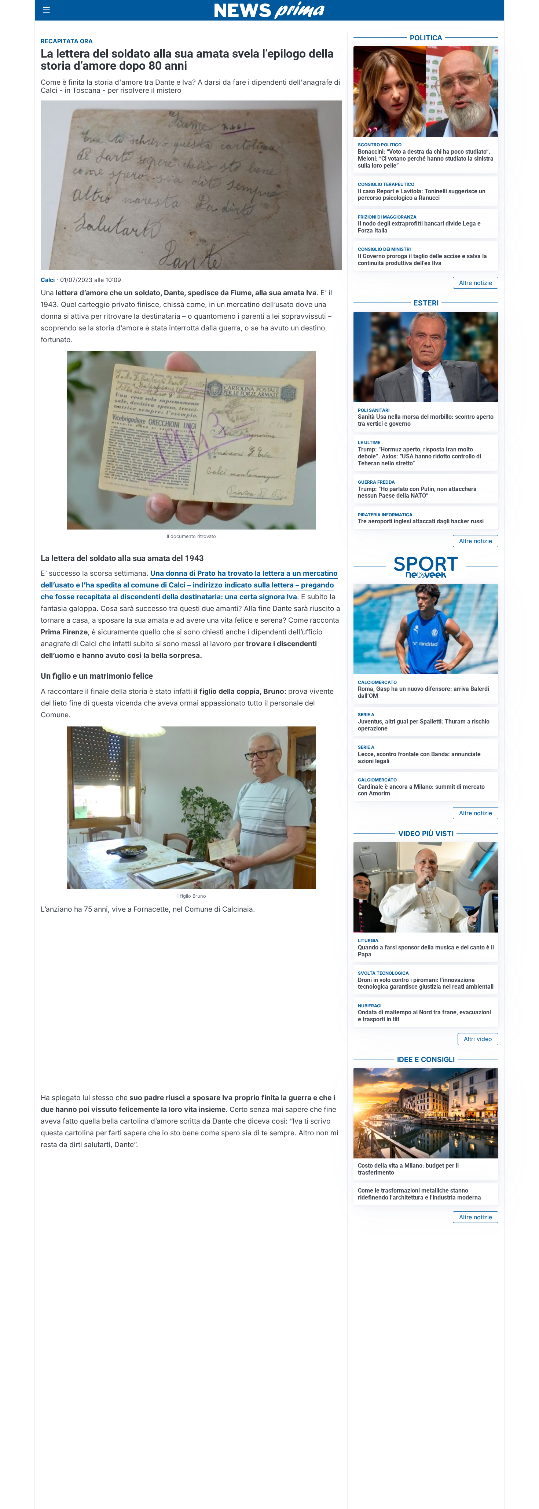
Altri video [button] (478, 1039)
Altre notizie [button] (475, 282)
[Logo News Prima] (269, 10)
